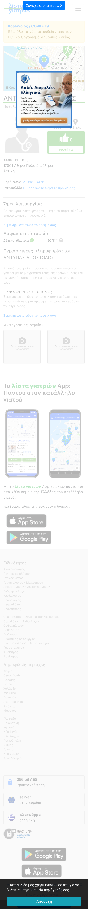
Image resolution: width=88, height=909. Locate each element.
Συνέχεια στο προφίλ (44, 5)
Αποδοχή (44, 901)
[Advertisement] (44, 42)
